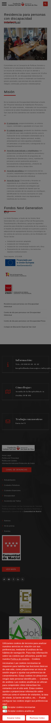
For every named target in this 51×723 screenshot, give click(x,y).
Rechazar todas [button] (37, 718)
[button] (4, 707)
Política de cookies (19, 659)
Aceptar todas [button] (14, 718)
